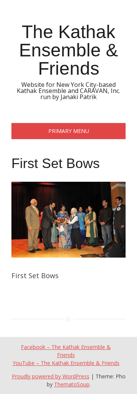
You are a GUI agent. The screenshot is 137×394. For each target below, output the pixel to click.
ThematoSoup (71, 384)
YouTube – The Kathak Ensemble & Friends (66, 363)
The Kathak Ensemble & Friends (68, 50)
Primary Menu (68, 131)
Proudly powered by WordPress (50, 376)
